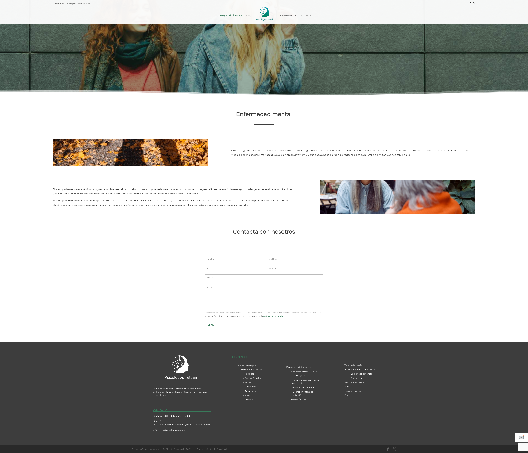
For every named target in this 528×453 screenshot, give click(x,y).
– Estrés (247, 382)
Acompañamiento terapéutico (359, 369)
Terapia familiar (299, 399)
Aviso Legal (155, 449)
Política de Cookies (195, 449)
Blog (248, 15)
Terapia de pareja (353, 365)
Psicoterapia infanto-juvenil (300, 367)
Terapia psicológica (230, 15)
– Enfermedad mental (360, 373)
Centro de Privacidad (216, 449)
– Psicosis (248, 399)
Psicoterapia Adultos (251, 369)
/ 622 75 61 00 (183, 416)
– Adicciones (249, 391)
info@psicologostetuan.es (173, 430)
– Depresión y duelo (253, 378)
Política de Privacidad (173, 449)
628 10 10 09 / (169, 416)
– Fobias (247, 395)
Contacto (306, 15)
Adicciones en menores (303, 387)
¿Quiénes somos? (288, 15)
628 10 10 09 (59, 3)
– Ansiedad (248, 373)
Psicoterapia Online (354, 382)
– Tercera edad (356, 378)
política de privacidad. (273, 316)
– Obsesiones (249, 386)
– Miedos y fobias (299, 375)
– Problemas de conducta (304, 371)
